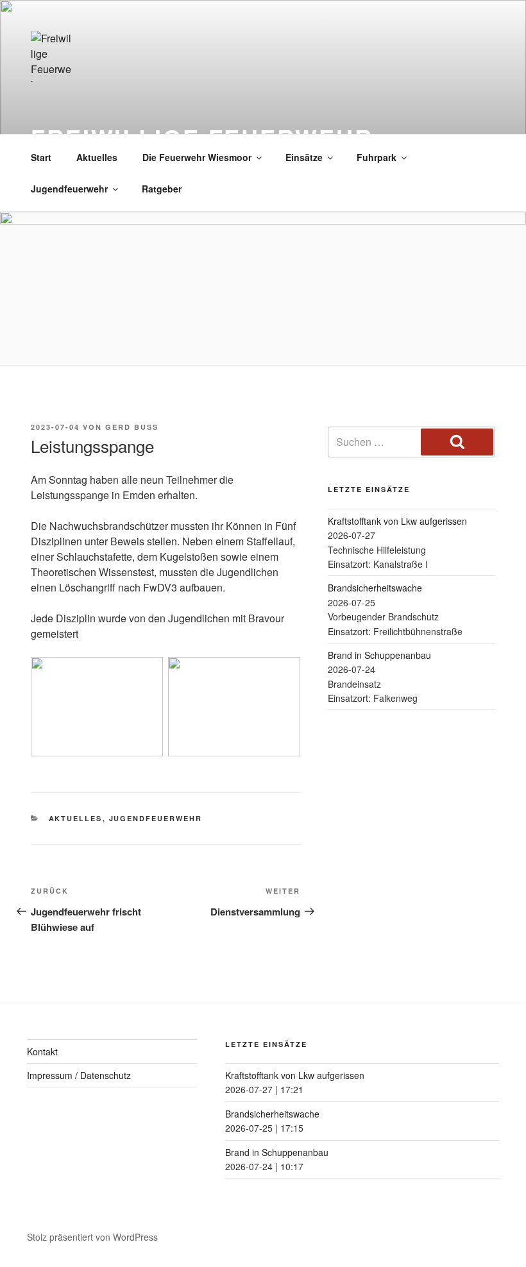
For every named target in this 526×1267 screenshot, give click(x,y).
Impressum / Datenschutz (79, 1075)
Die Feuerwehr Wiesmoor (196, 157)
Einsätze (304, 157)
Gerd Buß (131, 427)
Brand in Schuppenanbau (379, 655)
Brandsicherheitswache (375, 587)
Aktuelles (96, 157)
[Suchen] (457, 442)
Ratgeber (162, 188)
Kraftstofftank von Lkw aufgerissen (397, 520)
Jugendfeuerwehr (69, 188)
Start (41, 157)
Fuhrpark (376, 157)
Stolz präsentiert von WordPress (92, 1236)
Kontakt (42, 1051)
